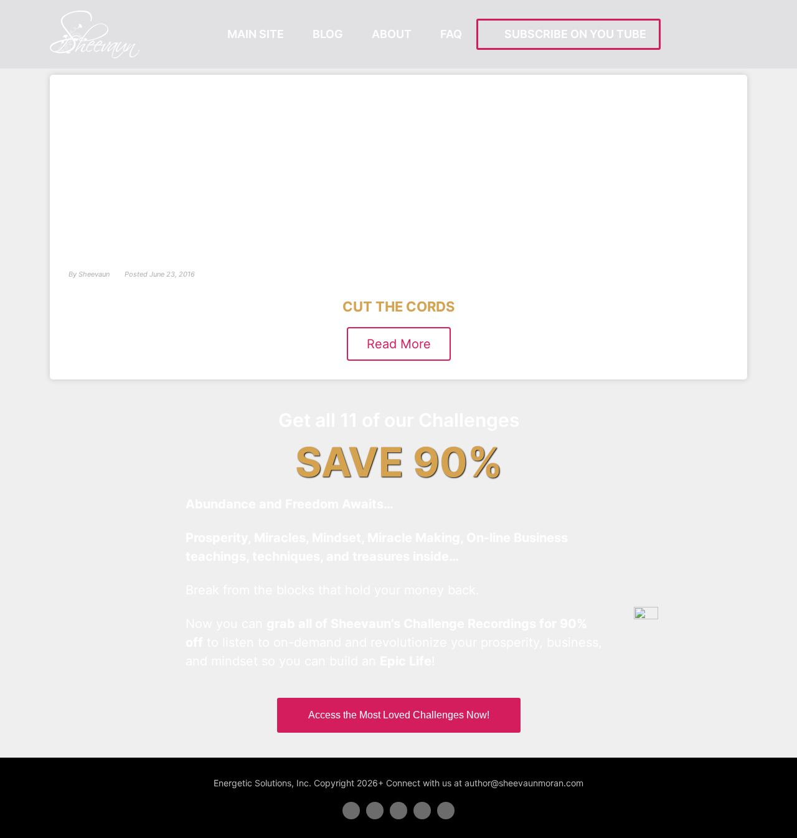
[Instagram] (446, 810)
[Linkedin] (398, 810)
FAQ (451, 33)
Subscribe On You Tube (572, 33)
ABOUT (392, 33)
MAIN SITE (255, 33)
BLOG (328, 33)
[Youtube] (422, 810)
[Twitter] (375, 810)
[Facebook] (351, 810)
